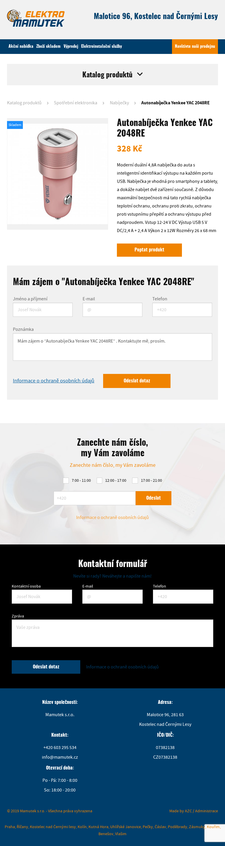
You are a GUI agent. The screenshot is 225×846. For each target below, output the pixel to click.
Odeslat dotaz (137, 381)
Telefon (159, 299)
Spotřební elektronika (75, 103)
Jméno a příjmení (30, 299)
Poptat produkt (149, 250)
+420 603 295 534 (59, 747)
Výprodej (71, 47)
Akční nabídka (20, 47)
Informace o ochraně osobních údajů (53, 380)
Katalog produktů (24, 103)
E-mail (89, 299)
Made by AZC (180, 810)
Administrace (206, 810)
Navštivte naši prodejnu (195, 47)
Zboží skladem (48, 47)
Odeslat (153, 498)
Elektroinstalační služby (101, 47)
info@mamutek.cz (60, 757)
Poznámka (23, 329)
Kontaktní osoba (26, 586)
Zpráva (18, 616)
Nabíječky (119, 103)
